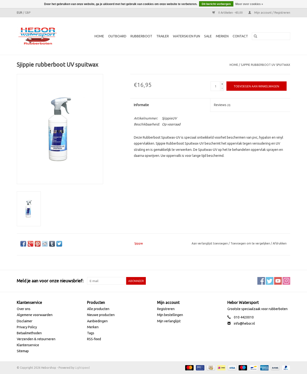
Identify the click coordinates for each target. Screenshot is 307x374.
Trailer (162, 36)
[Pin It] (38, 244)
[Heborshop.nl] (40, 36)
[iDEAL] (221, 367)
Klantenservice (28, 345)
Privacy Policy (27, 327)
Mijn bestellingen (170, 315)
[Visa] (231, 367)
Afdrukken (280, 243)
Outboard (117, 36)
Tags (90, 333)
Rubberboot (141, 36)
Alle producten (98, 309)
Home (99, 36)
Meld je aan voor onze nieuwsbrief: (50, 280)
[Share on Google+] (30, 244)
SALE (208, 36)
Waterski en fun (186, 36)
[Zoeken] (255, 36)
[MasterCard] (188, 367)
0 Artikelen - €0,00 (230, 12)
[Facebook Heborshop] (261, 281)
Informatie (141, 105)
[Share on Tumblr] (52, 244)
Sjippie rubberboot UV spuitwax (265, 64)
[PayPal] (285, 367)
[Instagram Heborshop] (286, 281)
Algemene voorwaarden (35, 315)
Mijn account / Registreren (272, 12)
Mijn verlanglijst (169, 321)
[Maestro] (242, 367)
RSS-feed (94, 339)
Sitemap (23, 351)
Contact (240, 36)
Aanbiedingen (97, 321)
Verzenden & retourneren (36, 339)
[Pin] (199, 367)
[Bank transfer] (274, 367)
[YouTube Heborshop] (278, 281)
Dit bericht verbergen (216, 4)
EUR (20, 12)
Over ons (23, 309)
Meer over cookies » (249, 4)
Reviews (222, 105)
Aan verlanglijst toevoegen (210, 243)
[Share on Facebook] (23, 244)
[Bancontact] (253, 367)
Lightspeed (82, 367)
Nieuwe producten (101, 315)
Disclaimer (24, 321)
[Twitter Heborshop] (269, 281)
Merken (222, 36)
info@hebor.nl (244, 323)
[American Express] (264, 367)
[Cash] (210, 367)
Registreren (166, 309)
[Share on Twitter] (59, 244)
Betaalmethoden (29, 333)
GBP (27, 12)
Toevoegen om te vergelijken (250, 243)
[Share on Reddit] (45, 244)
